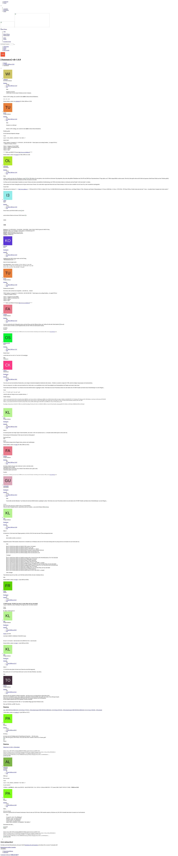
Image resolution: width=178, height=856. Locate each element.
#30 (7, 427)
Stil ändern (3, 848)
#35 (7, 631)
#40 (7, 806)
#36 (7, 664)
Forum (4, 39)
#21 (7, 87)
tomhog (16, 712)
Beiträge (5, 83)
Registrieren (6, 10)
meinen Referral (52, 331)
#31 (7, 463)
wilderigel (17, 101)
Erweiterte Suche (7, 41)
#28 (7, 350)
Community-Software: (10, 854)
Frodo (4, 633)
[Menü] (1, 5)
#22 (7, 120)
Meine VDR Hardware (10, 610)
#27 (7, 322)
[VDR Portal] (25, 26)
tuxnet (16, 154)
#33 (7, 528)
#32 (7, 496)
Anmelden (5, 9)
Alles (4, 31)
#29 (7, 380)
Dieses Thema (6, 34)
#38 (7, 731)
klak (16, 444)
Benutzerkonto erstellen (6, 847)
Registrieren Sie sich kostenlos (31, 845)
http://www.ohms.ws (23, 189)
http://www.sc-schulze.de (24, 152)
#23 (7, 173)
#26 (7, 286)
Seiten (4, 37)
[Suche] (1, 28)
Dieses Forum (6, 35)
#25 (7, 256)
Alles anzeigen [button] (9, 572)
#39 (7, 773)
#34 (7, 601)
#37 (7, 693)
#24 (7, 208)
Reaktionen (5, 249)
